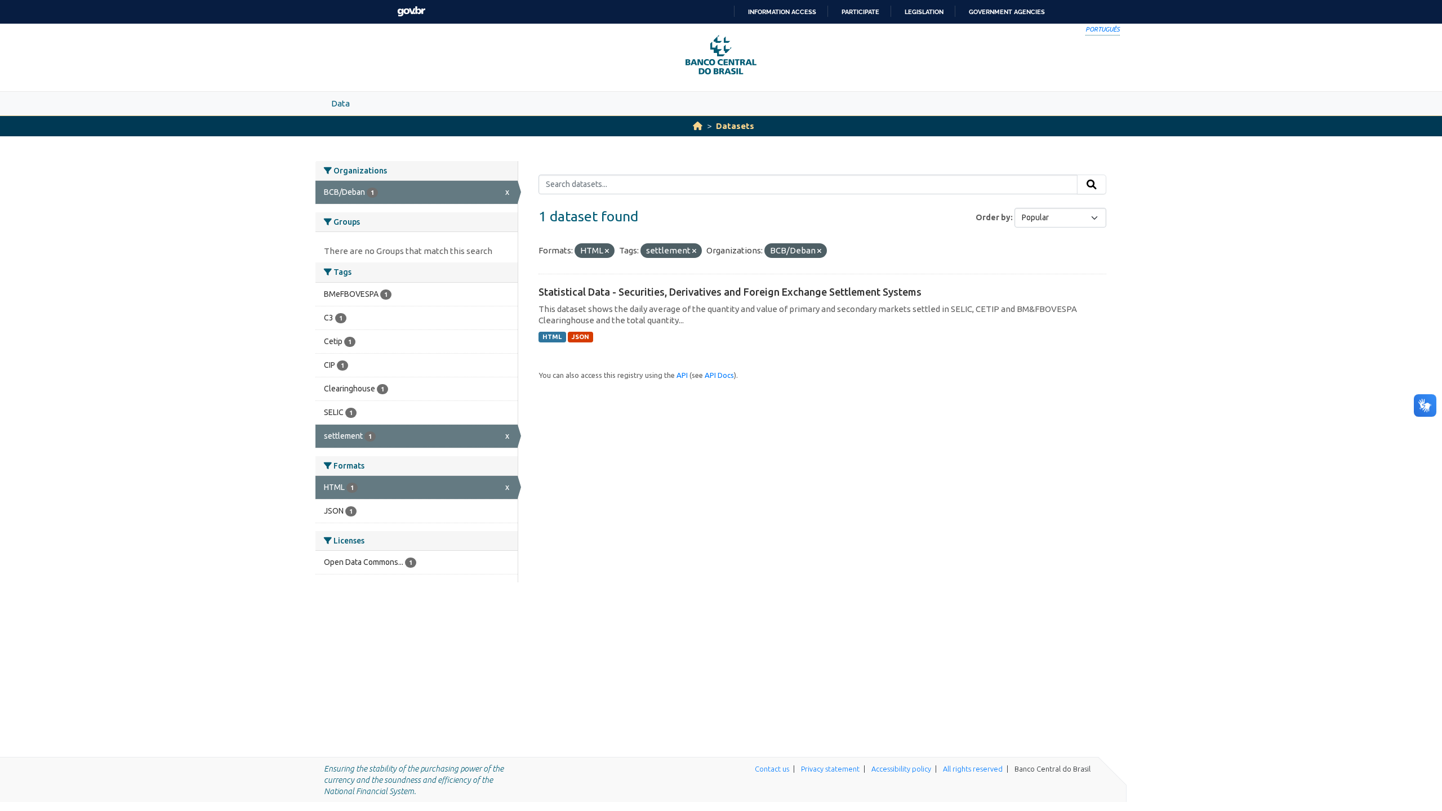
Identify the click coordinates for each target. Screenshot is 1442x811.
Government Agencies (1007, 12)
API (682, 375)
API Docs (719, 375)
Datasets (735, 126)
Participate (860, 12)
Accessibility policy (901, 769)
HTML (552, 336)
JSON (580, 336)
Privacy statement (830, 769)
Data (340, 103)
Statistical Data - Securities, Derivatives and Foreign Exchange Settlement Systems (730, 291)
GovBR (411, 11)
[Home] (697, 126)
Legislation (924, 12)
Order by (993, 217)
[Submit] (1091, 185)
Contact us (772, 769)
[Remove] (607, 251)
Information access (782, 12)
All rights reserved (973, 769)
